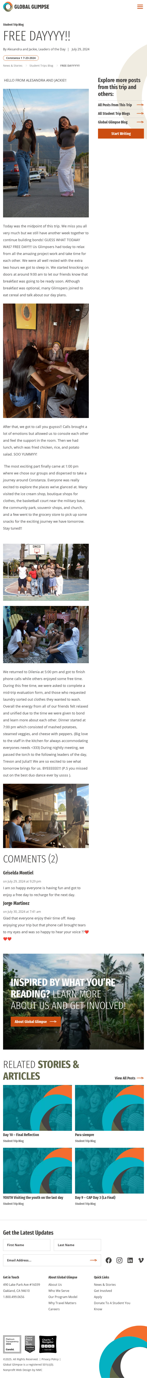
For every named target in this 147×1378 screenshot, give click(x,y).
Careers (54, 1309)
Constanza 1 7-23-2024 (21, 58)
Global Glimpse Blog (112, 122)
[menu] (139, 6)
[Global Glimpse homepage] (26, 6)
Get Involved (103, 1291)
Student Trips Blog (41, 65)
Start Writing (121, 133)
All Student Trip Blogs (114, 113)
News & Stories (12, 65)
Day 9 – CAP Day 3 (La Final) (95, 1197)
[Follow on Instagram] (119, 1260)
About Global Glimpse (31, 1021)
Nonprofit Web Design (17, 1370)
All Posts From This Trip (115, 105)
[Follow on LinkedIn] (130, 1260)
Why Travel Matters (62, 1303)
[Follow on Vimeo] (141, 1260)
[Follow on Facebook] (109, 1260)
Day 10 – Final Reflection (21, 1134)
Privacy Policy (50, 1359)
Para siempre (84, 1134)
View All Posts (125, 1078)
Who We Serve (58, 1291)
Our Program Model (62, 1297)
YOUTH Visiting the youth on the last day (33, 1197)
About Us (55, 1284)
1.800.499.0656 (13, 1297)
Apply (98, 1297)
